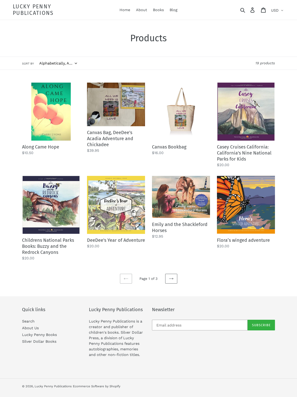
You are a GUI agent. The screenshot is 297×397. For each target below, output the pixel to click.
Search (28, 321)
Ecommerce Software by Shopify (96, 386)
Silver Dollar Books (39, 341)
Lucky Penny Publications (33, 9)
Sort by (28, 63)
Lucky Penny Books (39, 334)
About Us (30, 328)
